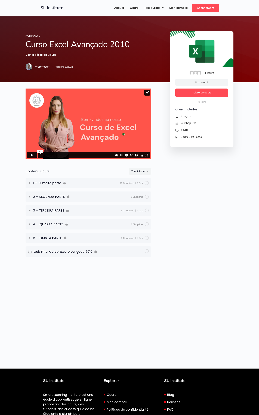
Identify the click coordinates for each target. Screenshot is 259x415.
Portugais (33, 35)
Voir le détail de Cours (41, 55)
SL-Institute (52, 8)
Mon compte (178, 8)
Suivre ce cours (201, 92)
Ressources (152, 8)
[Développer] (29, 183)
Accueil (119, 8)
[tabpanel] (88, 124)
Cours (134, 8)
